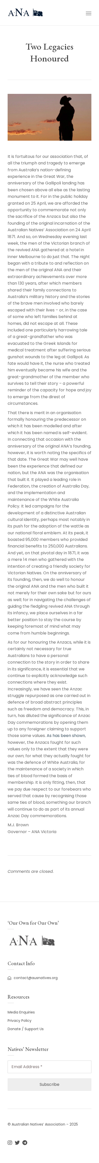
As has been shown (66, 735)
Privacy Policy (19, 1020)
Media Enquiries (21, 1012)
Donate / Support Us (26, 1028)
